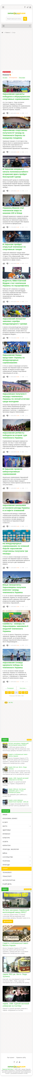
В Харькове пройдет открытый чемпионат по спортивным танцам (14, 246)
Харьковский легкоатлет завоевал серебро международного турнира (15, 321)
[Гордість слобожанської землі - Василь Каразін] (16, 933)
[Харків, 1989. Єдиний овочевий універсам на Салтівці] (16, 994)
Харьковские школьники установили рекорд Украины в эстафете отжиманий (16, 507)
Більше (29, 739)
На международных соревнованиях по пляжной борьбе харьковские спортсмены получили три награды (16, 548)
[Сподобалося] (4, 113)
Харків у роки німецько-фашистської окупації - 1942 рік (18, 801)
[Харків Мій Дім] (16, 13)
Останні (5, 77)
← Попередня (9, 688)
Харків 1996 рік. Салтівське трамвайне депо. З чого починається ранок (17, 790)
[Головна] (2, 32)
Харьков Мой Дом (7, 1069)
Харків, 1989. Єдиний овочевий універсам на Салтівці (18, 779)
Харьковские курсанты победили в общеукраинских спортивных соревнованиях (16, 96)
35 (26, 692)
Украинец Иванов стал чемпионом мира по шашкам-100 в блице (13, 210)
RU (12, 702)
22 (13, 692)
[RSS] (10, 75)
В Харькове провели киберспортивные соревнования (12, 471)
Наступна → (23, 688)
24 (20, 692)
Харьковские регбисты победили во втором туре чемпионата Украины (15, 435)
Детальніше (8, 921)
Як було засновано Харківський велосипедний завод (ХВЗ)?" (18, 744)
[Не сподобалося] (7, 113)
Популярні (22, 77)
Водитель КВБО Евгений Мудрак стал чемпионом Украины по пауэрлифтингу (16, 283)
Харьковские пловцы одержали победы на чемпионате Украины (13, 665)
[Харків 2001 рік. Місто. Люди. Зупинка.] (16, 964)
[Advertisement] (16, 51)
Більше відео (27, 889)
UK (6, 702)
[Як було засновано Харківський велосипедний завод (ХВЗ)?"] (16, 900)
